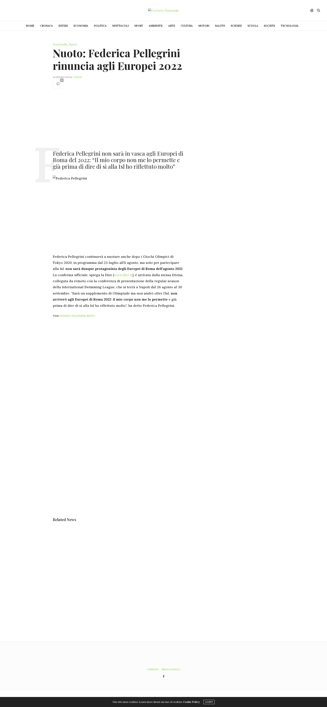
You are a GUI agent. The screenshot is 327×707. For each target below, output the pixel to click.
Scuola (253, 25)
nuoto (90, 316)
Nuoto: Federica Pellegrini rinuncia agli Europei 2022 (117, 59)
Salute (220, 25)
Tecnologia (289, 25)
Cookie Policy (191, 702)
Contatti (152, 669)
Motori (203, 25)
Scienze (236, 25)
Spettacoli (120, 25)
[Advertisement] (118, 119)
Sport (138, 25)
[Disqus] (126, 370)
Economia (80, 25)
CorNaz (77, 77)
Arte (171, 25)
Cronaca (46, 25)
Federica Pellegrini (72, 316)
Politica (100, 25)
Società (269, 25)
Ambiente (156, 25)
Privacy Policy (171, 669)
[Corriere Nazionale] (163, 10)
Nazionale (60, 44)
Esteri (63, 25)
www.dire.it (123, 275)
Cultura (187, 25)
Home (30, 25)
